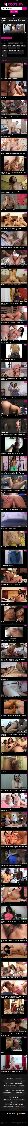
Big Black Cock (12, 50)
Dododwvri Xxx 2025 (14, 1097)
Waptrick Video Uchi (20, 1092)
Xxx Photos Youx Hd (9, 1095)
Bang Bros (4, 53)
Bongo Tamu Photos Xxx (18, 1090)
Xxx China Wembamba (20, 1106)
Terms (6, 1115)
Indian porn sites (19, 0)
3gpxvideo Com (14, 1102)
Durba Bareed (10, 1078)
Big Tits (23, 45)
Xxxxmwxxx (21, 1085)
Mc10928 (4, 55)
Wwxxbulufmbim (20, 1095)
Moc (18, 48)
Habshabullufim (19, 1083)
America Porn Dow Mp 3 (8, 1092)
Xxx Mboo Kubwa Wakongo (10, 1085)
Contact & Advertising (14, 1118)
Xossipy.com (7, 1122)
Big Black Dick (20, 50)
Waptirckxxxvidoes (14, 1109)
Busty (18, 45)
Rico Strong (20, 53)
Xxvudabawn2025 (19, 1088)
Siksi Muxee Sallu (9, 1083)
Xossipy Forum (11, 1113)
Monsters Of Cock (12, 53)
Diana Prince (5, 50)
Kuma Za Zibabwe (9, 1088)
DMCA (12, 1115)
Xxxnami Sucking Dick (8, 1106)
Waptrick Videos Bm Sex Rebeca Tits (14, 1104)
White (14, 45)
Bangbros (4, 45)
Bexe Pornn (18, 1078)
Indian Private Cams (10, 0)
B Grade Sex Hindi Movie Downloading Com (14, 1099)
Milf (21, 43)
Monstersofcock (11, 48)
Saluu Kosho (7, 1090)
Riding (9, 45)
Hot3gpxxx (21, 1081)
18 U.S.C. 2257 (19, 1115)
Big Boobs (4, 48)
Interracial (10, 43)
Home (3, 1113)
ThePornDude (22, 1113)
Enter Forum (14, 11)
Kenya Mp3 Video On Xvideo (10, 1081)
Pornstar (16, 43)
